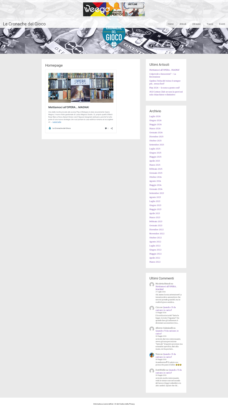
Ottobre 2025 (155, 140)
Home (171, 24)
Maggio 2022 (155, 254)
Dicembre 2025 (156, 136)
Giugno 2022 (155, 250)
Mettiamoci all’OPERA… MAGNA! (164, 70)
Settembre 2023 (156, 193)
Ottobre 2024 (155, 177)
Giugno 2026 (155, 120)
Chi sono (196, 24)
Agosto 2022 (155, 241)
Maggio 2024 (155, 185)
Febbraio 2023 (155, 221)
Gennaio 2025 (155, 173)
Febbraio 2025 (155, 169)
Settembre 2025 (156, 144)
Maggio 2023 (155, 209)
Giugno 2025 (155, 153)
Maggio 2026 (155, 124)
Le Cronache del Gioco (24, 24)
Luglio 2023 (154, 201)
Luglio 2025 (154, 149)
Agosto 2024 (155, 181)
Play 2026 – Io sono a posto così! (164, 88)
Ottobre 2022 (155, 237)
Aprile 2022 (154, 258)
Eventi (222, 24)
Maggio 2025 (155, 157)
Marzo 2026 (155, 128)
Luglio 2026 (155, 116)
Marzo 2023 (154, 217)
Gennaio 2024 (155, 189)
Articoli (183, 24)
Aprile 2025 (154, 161)
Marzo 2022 (155, 262)
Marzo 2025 (154, 165)
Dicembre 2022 (156, 229)
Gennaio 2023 (155, 225)
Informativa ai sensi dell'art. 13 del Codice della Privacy (114, 404)
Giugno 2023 (155, 205)
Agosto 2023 (155, 197)
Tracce (210, 24)
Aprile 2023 (154, 213)
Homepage (54, 65)
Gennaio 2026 (156, 132)
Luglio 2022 (155, 246)
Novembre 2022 (156, 233)
